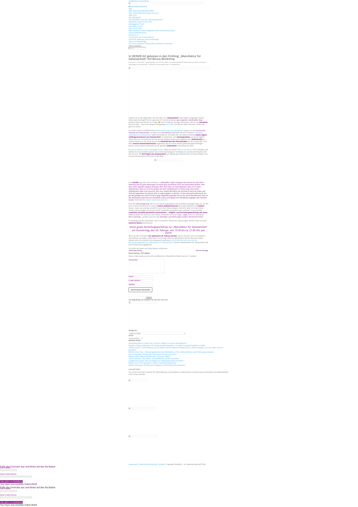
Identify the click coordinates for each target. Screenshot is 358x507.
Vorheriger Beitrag (136, 250)
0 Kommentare (175, 64)
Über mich (133, 15)
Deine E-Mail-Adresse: (8, 474)
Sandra (133, 62)
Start (130, 9)
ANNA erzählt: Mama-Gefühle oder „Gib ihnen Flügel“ (149, 356)
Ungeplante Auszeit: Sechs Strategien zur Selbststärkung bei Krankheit (156, 361)
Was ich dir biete (135, 28)
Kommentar (133, 260)
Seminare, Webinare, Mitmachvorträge (144, 39)
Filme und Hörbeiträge (137, 41)
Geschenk (152, 64)
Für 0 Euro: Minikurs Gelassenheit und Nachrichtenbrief (150, 43)
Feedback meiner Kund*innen (140, 22)
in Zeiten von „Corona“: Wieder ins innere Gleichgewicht (157, 343)
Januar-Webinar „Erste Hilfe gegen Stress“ (147, 149)
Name (131, 276)
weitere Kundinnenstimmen (156, 200)
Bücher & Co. (134, 35)
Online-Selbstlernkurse (138, 33)
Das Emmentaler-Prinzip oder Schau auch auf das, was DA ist (152, 354)
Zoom (167, 64)
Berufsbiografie (135, 17)
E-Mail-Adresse (135, 280)
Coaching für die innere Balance (141, 37)
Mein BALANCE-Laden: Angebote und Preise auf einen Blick (152, 30)
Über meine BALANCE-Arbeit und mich (144, 13)
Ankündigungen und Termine (154, 62)
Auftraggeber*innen (136, 24)
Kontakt (161, 464)
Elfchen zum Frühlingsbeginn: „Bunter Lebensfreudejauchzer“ (153, 363)
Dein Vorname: (5, 468)
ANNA (166, 62)
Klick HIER (170, 124)
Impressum (133, 464)
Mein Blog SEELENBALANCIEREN (141, 11)
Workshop (162, 64)
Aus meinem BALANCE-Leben (178, 62)
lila (157, 64)
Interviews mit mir (136, 26)
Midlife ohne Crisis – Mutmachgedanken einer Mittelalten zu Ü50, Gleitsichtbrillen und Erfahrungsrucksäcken (171, 352)
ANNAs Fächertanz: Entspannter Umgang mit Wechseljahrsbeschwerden (157, 365)
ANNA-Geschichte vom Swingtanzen (170, 130)
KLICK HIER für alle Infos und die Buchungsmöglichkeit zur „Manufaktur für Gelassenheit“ (163, 241)
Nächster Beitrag (201, 250)
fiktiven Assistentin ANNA (187, 149)
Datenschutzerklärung (148, 464)
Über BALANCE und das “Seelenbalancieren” (146, 19)
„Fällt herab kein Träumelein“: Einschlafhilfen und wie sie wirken (154, 358)
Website (132, 284)
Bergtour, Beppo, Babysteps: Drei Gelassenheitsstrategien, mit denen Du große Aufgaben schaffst (167, 345)
